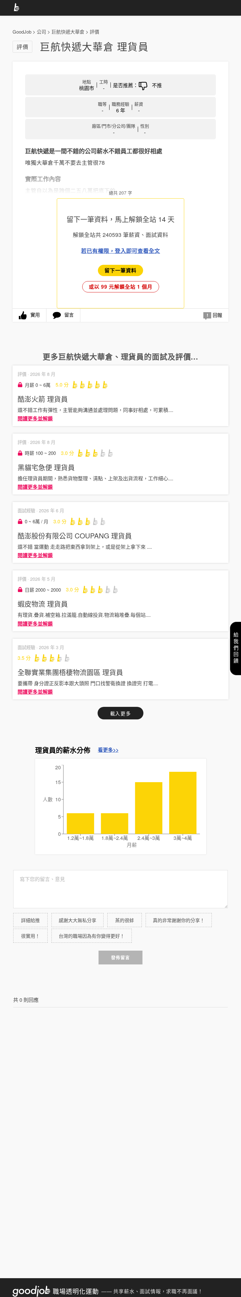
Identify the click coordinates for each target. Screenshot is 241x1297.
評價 (94, 31)
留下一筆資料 (120, 270)
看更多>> (108, 749)
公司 (41, 31)
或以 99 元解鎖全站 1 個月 (121, 286)
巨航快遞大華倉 (67, 31)
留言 (69, 314)
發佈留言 (120, 957)
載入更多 (120, 713)
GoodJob (22, 31)
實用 (35, 314)
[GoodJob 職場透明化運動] (18, 8)
